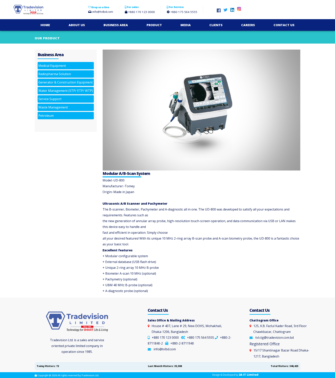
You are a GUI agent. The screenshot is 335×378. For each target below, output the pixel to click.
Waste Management (53, 107)
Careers (248, 25)
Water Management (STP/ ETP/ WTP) (65, 90)
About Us (77, 25)
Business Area (116, 25)
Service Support (49, 99)
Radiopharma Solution (54, 74)
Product (154, 25)
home (45, 25)
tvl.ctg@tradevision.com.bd (274, 337)
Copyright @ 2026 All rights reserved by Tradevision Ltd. (68, 375)
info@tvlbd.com (165, 349)
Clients (216, 25)
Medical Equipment (52, 66)
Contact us (284, 25)
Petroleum (46, 115)
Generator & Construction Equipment (65, 82)
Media (185, 25)
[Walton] (44, 9)
